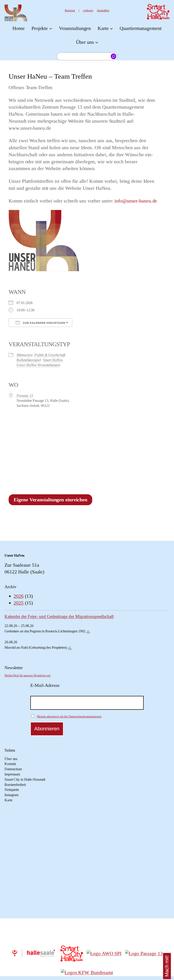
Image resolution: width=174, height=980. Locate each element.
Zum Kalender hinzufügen (43, 323)
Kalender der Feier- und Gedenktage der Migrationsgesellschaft (59, 616)
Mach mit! (167, 966)
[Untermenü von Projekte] (50, 28)
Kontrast (70, 10)
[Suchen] (113, 56)
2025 (19, 603)
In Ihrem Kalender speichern (88, 632)
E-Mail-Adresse (45, 685)
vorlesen (88, 10)
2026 (19, 596)
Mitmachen (24, 355)
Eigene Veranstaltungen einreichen (50, 499)
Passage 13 (25, 395)
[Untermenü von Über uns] (96, 42)
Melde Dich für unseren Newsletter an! (28, 675)
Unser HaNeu (14, 555)
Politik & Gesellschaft (49, 355)
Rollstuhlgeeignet (29, 360)
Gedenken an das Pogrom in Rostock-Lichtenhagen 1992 (45, 631)
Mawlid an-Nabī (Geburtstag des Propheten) (36, 647)
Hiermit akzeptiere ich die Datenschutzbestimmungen (69, 716)
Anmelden (103, 10)
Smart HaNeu (53, 360)
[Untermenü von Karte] (111, 28)
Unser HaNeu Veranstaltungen (38, 365)
